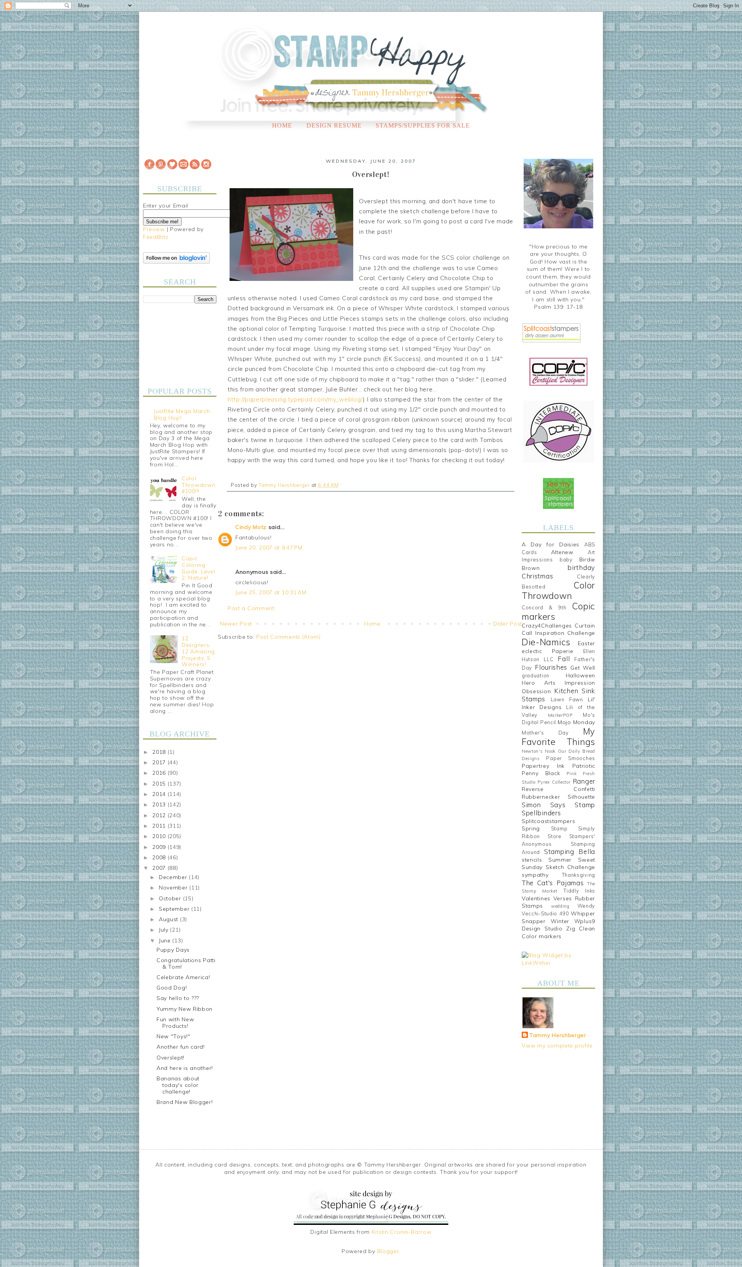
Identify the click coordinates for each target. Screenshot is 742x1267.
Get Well (582, 667)
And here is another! (185, 1068)
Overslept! (170, 1057)
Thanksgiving (578, 875)
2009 (160, 847)
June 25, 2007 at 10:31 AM (270, 592)
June (166, 940)
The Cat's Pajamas (553, 883)
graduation (536, 675)
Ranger (584, 781)
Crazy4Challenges (547, 625)
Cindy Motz (251, 527)
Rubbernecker (541, 796)
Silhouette (581, 796)
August (169, 919)
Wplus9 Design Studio (558, 925)
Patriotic (583, 765)
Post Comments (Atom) (288, 636)
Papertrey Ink (543, 765)
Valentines (536, 898)
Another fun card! (181, 1046)
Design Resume (334, 125)
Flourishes (551, 667)
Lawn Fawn (567, 699)
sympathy (535, 874)
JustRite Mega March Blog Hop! (182, 414)
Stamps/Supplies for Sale (423, 125)
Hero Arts (539, 682)
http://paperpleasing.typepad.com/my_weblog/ (295, 399)
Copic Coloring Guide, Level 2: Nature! (198, 568)
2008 (160, 857)
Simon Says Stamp (558, 805)
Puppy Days (173, 949)
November (174, 887)
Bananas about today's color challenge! (178, 1085)
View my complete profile (557, 1045)
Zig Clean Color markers (558, 932)
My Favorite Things (558, 736)
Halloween (580, 675)
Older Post (507, 623)
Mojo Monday (576, 722)
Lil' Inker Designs (558, 703)
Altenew (562, 552)
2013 (160, 804)
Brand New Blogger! (185, 1102)
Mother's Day (545, 733)
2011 (160, 825)
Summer (560, 859)
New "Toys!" (174, 1036)
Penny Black (541, 773)
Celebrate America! (183, 977)
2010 (160, 836)
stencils (532, 859)
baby (566, 559)
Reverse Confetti (558, 789)
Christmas (537, 576)
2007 (160, 867)
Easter (586, 643)
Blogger (388, 1251)
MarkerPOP (560, 715)
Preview (154, 229)
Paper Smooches (570, 758)
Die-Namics (546, 642)
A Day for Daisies (550, 544)
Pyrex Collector (554, 782)
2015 (160, 783)
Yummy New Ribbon (185, 1008)
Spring (531, 828)
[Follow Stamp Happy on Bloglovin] (176, 261)
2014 (160, 794)
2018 (160, 751)
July (164, 929)
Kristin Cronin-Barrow (402, 1231)
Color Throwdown (558, 590)
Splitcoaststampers (548, 821)
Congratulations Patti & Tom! (186, 963)
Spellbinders (541, 813)
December (174, 877)
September (175, 908)
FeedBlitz (155, 236)
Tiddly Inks (579, 891)
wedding (560, 906)
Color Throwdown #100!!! (198, 485)
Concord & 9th (544, 607)
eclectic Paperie (548, 651)
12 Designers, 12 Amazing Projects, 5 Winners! (198, 651)
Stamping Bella (569, 851)
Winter (560, 921)
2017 (160, 762)
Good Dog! (172, 987)
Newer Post (236, 623)
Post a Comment (251, 608)
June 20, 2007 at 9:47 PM (269, 547)
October (171, 898)
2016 (160, 772)
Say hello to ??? (178, 998)
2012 (160, 815)
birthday (581, 567)
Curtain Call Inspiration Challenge (558, 629)
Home (282, 125)
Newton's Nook (539, 751)
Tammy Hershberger (557, 1035)
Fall (564, 659)
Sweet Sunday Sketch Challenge (558, 863)
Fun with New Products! (175, 1022)
